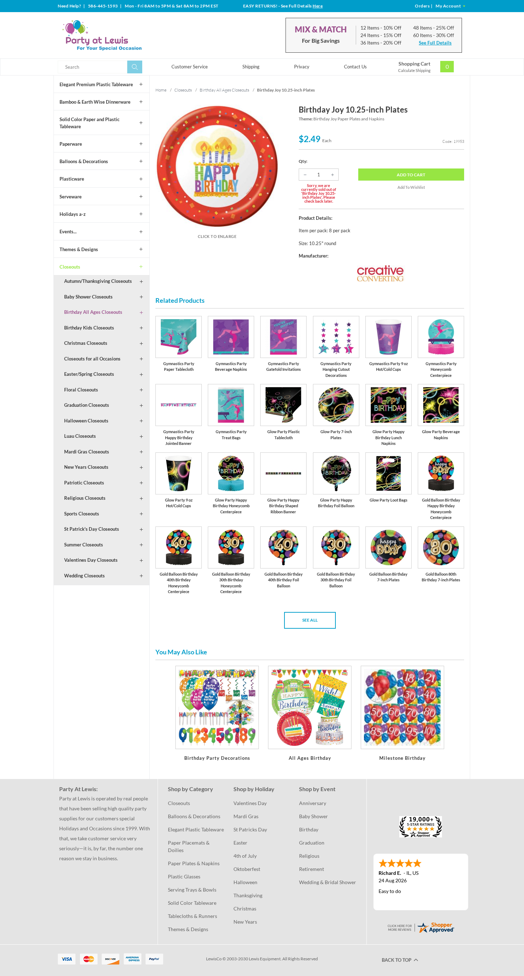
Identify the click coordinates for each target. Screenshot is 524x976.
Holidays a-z (73, 214)
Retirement (311, 869)
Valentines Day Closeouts (91, 560)
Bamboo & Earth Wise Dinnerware (95, 102)
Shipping (251, 66)
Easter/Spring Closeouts (89, 374)
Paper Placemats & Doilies (189, 846)
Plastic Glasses (184, 876)
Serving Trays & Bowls (192, 890)
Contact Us (355, 66)
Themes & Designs (79, 249)
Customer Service (189, 66)
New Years (245, 922)
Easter (240, 843)
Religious (309, 856)
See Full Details (435, 43)
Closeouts (70, 267)
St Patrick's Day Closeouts (91, 529)
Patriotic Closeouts (84, 483)
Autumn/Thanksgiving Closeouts (98, 281)
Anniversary (312, 803)
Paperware (71, 144)
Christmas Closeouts (85, 343)
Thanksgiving (247, 895)
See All (310, 620)
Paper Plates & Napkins (194, 863)
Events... (68, 231)
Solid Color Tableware (192, 903)
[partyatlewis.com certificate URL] (420, 927)
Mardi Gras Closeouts (86, 452)
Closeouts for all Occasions (92, 359)
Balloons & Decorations (84, 161)
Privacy (301, 66)
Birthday (308, 829)
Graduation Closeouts (86, 405)
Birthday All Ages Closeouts (93, 312)
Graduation (311, 843)
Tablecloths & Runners (192, 916)
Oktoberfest (246, 869)
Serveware (71, 196)
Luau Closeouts (80, 436)
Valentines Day (250, 803)
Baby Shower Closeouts (88, 297)
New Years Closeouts (86, 467)
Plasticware (72, 179)
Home (160, 90)
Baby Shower (313, 816)
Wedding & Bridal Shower (327, 882)
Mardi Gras (245, 816)
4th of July (245, 856)
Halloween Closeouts (86, 421)
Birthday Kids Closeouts (89, 328)
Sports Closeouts (81, 513)
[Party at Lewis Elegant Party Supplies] (119, 35)
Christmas (244, 908)
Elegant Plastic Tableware (196, 829)
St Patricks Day (250, 829)
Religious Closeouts (85, 498)
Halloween (245, 882)
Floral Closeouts (81, 390)
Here (318, 6)
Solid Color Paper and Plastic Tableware (89, 122)
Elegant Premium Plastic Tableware (96, 84)
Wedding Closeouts (84, 575)
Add (411, 174)
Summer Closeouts (83, 544)
